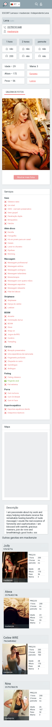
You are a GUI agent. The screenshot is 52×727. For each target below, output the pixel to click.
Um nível (11, 205)
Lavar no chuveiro (15, 247)
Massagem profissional (17, 263)
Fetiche (11, 223)
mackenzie (24, 13)
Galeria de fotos (15, 92)
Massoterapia (13, 277)
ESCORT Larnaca (10, 13)
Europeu (33, 73)
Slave (10, 327)
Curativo (11, 338)
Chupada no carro (15, 361)
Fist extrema (13, 384)
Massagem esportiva (16, 284)
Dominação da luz (15, 320)
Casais (10, 243)
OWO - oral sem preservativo (19, 209)
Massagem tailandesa (17, 273)
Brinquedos (12, 220)
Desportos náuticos (16, 413)
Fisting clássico (14, 377)
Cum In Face (13, 400)
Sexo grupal (13, 212)
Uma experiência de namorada (20, 354)
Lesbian (11, 307)
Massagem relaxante (16, 288)
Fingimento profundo (16, 358)
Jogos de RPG (14, 334)
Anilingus (11, 368)
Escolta (11, 232)
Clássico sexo (13, 202)
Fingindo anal (13, 381)
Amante (11, 316)
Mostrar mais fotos (26, 177)
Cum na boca (13, 393)
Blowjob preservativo (16, 350)
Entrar (41, 3)
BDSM (10, 323)
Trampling (12, 342)
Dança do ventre (14, 304)
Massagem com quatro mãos (20, 281)
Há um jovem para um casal (19, 239)
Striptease (12, 300)
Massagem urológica (16, 270)
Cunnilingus (12, 365)
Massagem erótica (15, 266)
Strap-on (11, 331)
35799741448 (14, 27)
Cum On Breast (14, 397)
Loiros (33, 81)
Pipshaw (11, 250)
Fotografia (12, 236)
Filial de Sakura (14, 292)
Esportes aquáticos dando (19, 409)
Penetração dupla (15, 216)
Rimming (11, 254)
